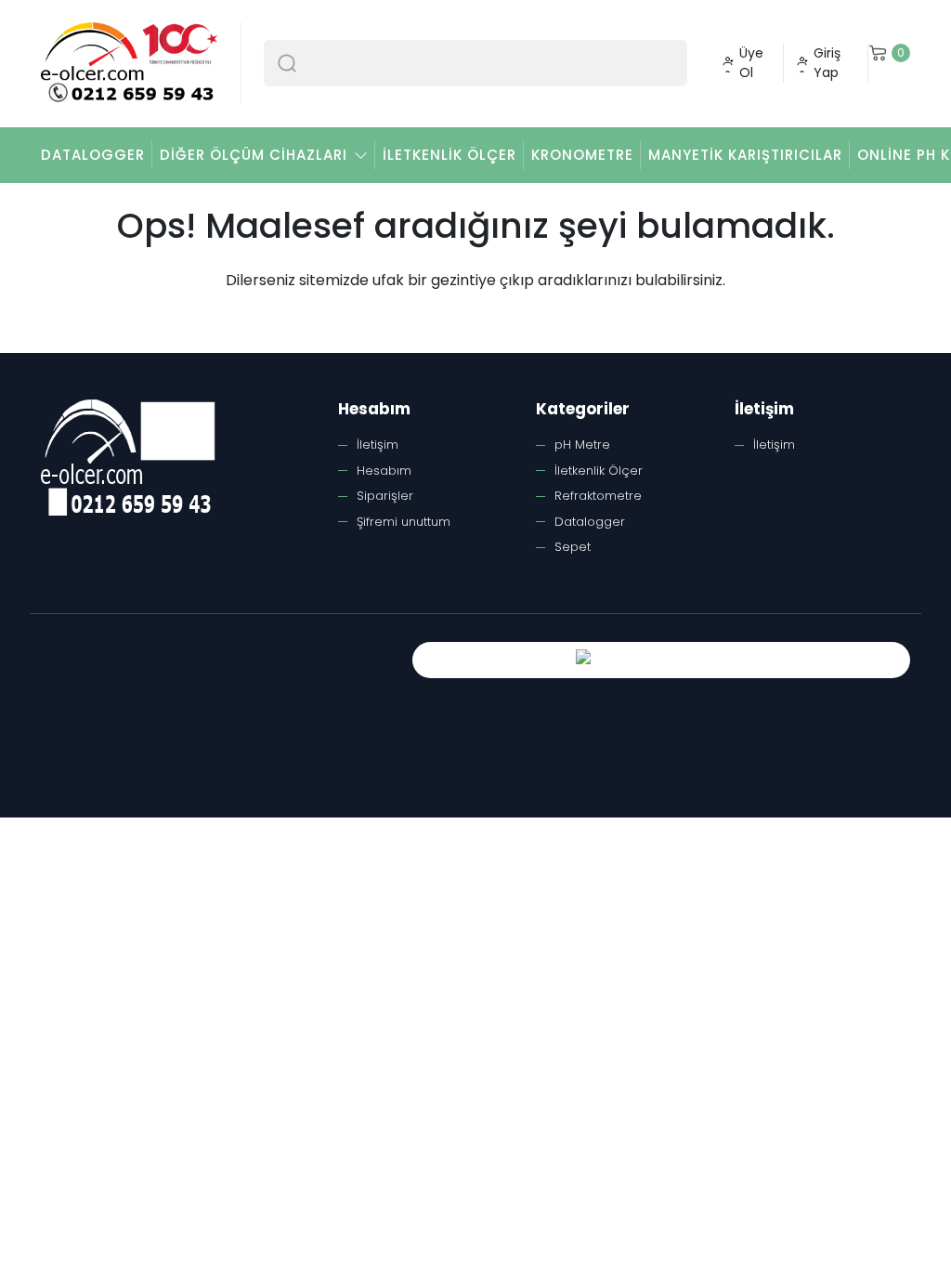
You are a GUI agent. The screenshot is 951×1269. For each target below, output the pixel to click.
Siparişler (385, 495)
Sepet (572, 547)
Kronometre (582, 154)
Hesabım (384, 470)
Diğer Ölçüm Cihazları (253, 154)
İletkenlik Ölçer (449, 154)
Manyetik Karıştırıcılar (745, 154)
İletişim (377, 444)
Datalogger (93, 154)
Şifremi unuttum (403, 521)
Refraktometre (598, 495)
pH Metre (582, 444)
